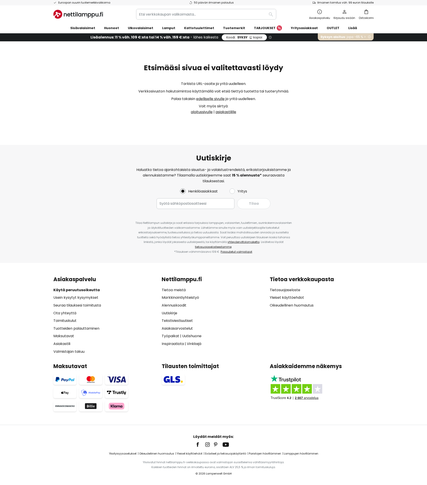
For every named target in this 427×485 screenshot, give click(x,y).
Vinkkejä (194, 343)
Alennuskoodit (174, 305)
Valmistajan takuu (69, 351)
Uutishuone (191, 336)
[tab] (105, 315)
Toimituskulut (65, 320)
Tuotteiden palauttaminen (76, 328)
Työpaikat (170, 336)
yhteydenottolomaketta (244, 242)
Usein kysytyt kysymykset (75, 297)
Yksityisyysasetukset (123, 453)
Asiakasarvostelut (177, 328)
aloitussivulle (202, 111)
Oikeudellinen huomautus (292, 305)
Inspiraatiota (173, 343)
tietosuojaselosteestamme (213, 247)
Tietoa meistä (174, 290)
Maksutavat (63, 336)
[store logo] (78, 14)
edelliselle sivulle (210, 98)
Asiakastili (61, 343)
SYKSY (244, 37)
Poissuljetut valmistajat (236, 252)
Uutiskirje (169, 313)
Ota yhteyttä (64, 313)
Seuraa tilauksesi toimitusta (77, 305)
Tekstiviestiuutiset (177, 320)
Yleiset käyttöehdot (287, 297)
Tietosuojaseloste (285, 290)
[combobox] (206, 14)
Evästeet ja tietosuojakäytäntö (225, 453)
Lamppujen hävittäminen (301, 453)
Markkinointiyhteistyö (180, 297)
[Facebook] (201, 444)
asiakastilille (226, 111)
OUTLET (333, 28)
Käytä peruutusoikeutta (76, 290)
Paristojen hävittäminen (265, 453)
